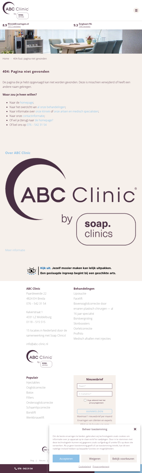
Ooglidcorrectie (36, 387)
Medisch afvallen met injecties (92, 338)
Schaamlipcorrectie (38, 407)
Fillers (30, 397)
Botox (29, 392)
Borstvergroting (83, 318)
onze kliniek (43, 111)
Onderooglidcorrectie (39, 402)
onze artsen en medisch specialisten (76, 111)
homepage (26, 102)
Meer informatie (15, 250)
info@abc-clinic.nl (37, 344)
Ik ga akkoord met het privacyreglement (96, 401)
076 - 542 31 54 (25, 468)
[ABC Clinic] (16, 10)
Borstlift (31, 412)
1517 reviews (14, 26)
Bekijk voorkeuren (123, 458)
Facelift (78, 298)
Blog (32, 460)
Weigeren (94, 458)
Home (6, 58)
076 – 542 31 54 (37, 125)
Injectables (33, 382)
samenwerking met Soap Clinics (45, 335)
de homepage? (44, 120)
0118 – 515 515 (35, 322)
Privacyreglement (101, 466)
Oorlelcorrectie (83, 328)
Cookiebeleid (85, 466)
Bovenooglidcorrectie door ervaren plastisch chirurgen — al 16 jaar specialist (93, 309)
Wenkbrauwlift (35, 417)
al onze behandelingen (51, 107)
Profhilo (78, 333)
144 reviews (84, 26)
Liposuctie (80, 293)
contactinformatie (33, 116)
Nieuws (42, 460)
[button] (135, 429)
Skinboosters (82, 323)
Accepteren (66, 458)
